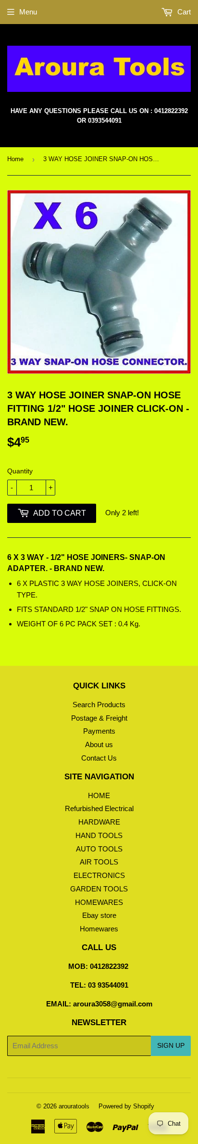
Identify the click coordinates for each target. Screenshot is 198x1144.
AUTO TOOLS (99, 849)
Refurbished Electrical (99, 808)
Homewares (99, 929)
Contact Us (99, 758)
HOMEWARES (99, 902)
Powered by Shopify (126, 1106)
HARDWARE (99, 822)
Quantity (20, 471)
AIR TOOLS (99, 862)
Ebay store (99, 915)
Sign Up (171, 1045)
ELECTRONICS (99, 875)
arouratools (74, 1106)
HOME (99, 795)
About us (99, 744)
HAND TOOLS (99, 835)
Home (15, 159)
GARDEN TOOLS (99, 889)
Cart (183, 12)
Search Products (99, 704)
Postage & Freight (99, 718)
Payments (99, 731)
